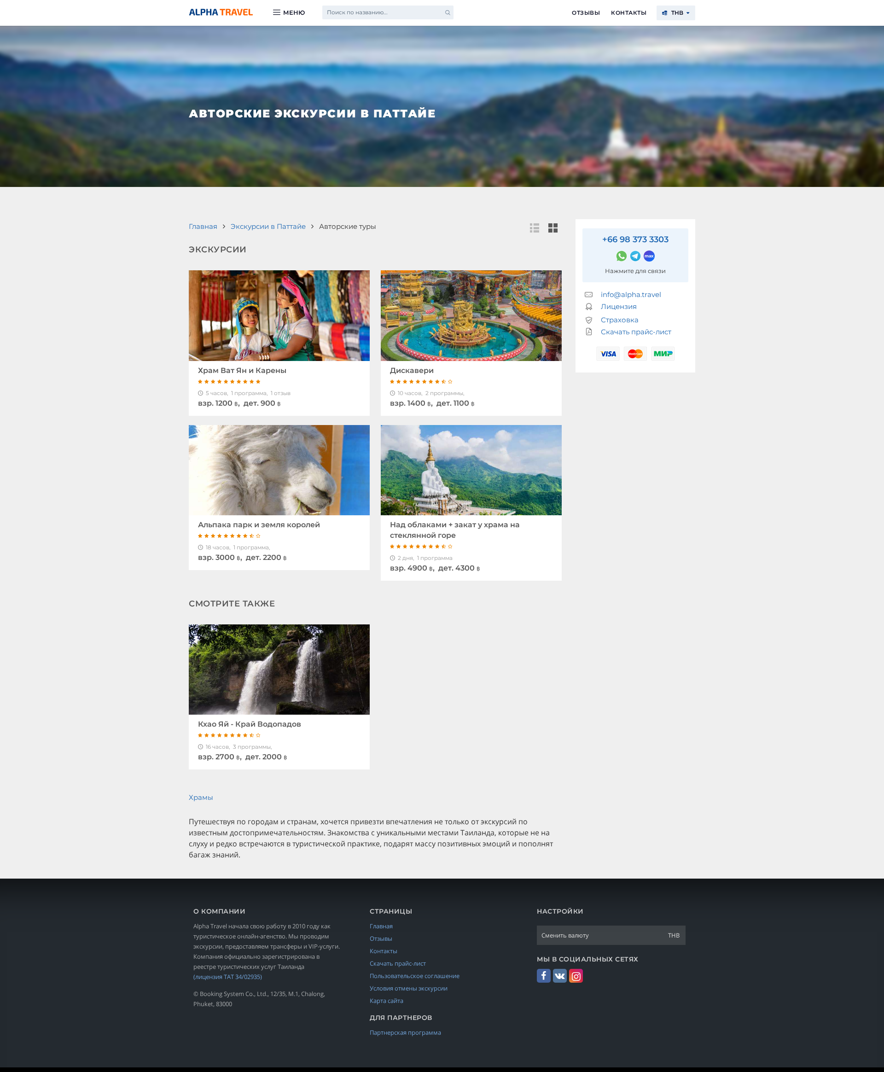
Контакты (628, 12)
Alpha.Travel (221, 12)
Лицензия (619, 306)
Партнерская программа (405, 1032)
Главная (381, 926)
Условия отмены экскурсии (409, 988)
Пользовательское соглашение (414, 976)
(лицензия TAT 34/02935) (227, 977)
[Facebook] (544, 976)
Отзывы (586, 12)
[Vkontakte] (560, 976)
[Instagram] (576, 976)
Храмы (201, 797)
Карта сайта (386, 1000)
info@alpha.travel (631, 294)
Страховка (620, 319)
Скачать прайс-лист (636, 331)
